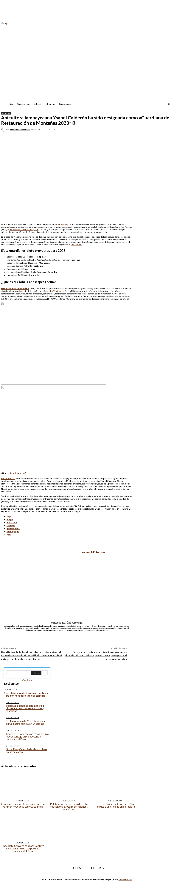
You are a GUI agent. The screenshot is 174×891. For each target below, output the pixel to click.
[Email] (129, 134)
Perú (9, 534)
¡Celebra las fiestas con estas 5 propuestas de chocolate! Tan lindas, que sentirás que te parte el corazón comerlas (96, 655)
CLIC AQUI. (76, 244)
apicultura (12, 522)
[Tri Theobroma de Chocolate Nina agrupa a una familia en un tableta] (115, 783)
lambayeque (13, 531)
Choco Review (10, 689)
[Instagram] (152, 104)
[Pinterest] (109, 134)
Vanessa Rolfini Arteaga (20, 129)
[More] (168, 135)
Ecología (11, 525)
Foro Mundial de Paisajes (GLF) (24, 229)
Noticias (6, 113)
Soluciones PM (125, 879)
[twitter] (69, 634)
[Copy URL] (158, 134)
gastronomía (13, 528)
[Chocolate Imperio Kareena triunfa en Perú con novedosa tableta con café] (23, 783)
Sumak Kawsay (61, 224)
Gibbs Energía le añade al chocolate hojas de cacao (26, 750)
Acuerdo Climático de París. (57, 291)
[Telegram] (148, 134)
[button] (169, 104)
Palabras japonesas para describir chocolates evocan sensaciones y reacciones (25, 708)
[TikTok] (157, 104)
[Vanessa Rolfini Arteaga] (3, 129)
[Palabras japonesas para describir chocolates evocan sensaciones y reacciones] (69, 783)
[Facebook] (148, 104)
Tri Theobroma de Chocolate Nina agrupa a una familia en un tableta (25, 722)
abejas (10, 519)
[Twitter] (162, 104)
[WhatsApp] (119, 134)
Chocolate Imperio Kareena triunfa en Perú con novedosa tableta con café (26, 694)
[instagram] (65, 634)
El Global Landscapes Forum (15, 288)
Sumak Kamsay (17, 473)
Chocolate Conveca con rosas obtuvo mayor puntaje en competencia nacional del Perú (27, 736)
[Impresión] (138, 134)
